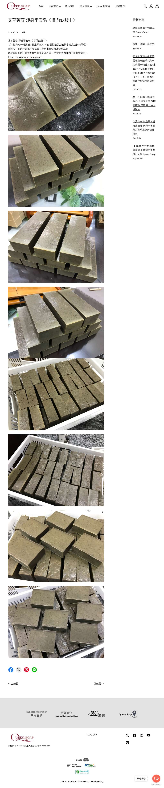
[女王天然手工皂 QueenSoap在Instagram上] (141, 737)
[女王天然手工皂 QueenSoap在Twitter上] (127, 737)
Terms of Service (68, 781)
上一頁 (14, 683)
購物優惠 (69, 6)
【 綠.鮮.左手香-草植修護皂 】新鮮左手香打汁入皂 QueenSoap (144, 150)
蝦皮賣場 (84, 6)
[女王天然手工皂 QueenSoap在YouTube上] (148, 737)
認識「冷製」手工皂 (143, 44)
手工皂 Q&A (91, 734)
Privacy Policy (84, 781)
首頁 (41, 6)
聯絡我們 (120, 6)
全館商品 (53, 6)
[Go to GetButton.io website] (156, 785)
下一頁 (97, 683)
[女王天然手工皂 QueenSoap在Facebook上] (134, 737)
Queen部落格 (103, 6)
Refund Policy (97, 781)
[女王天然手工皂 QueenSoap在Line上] (127, 744)
